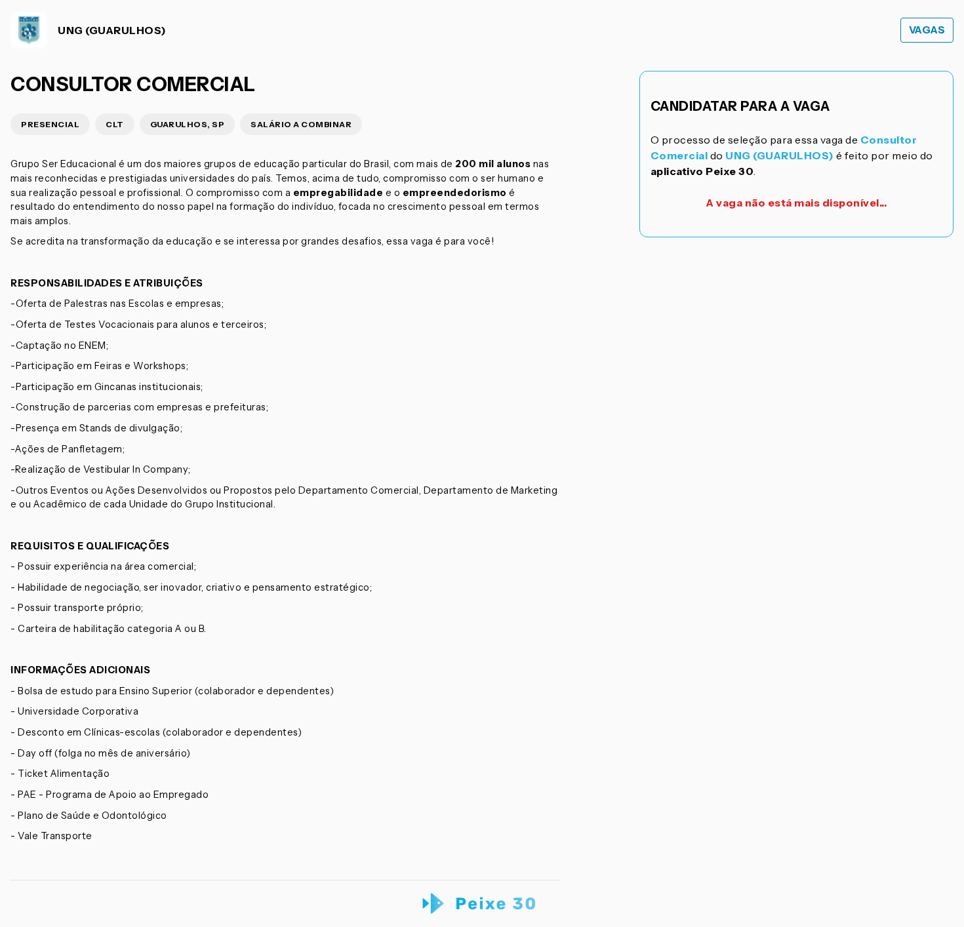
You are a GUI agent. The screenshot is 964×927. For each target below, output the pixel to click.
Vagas (927, 30)
